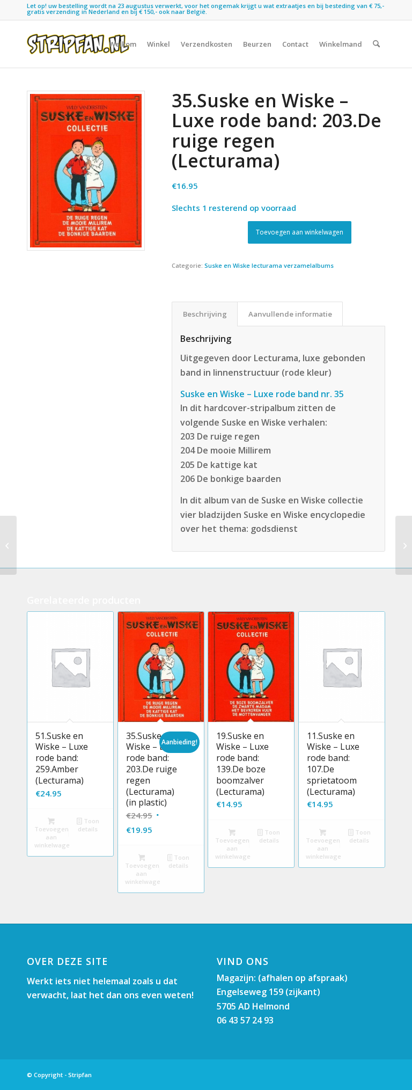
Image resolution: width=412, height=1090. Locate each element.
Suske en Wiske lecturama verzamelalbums (269, 265)
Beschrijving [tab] (205, 314)
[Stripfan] (78, 44)
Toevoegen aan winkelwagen (299, 232)
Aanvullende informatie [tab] (290, 314)
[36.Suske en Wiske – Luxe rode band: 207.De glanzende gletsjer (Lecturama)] (403, 545)
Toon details (88, 825)
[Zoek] (376, 44)
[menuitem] (123, 44)
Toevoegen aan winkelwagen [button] (52, 837)
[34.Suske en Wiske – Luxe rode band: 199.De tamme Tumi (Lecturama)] (8, 545)
